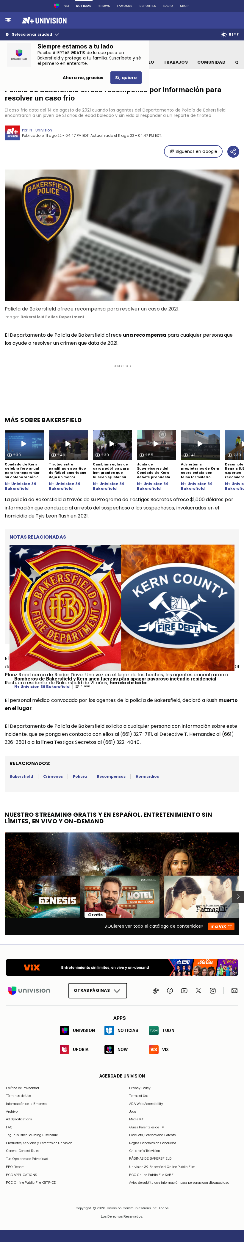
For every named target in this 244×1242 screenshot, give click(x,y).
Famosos (124, 5)
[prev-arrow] (1, 896)
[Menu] (8, 20)
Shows (104, 5)
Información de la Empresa (26, 1103)
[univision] (43, 20)
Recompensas (111, 776)
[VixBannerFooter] (122, 967)
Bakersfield (21, 776)
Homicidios (147, 776)
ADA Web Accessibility (146, 1103)
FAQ (9, 1127)
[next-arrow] (238, 897)
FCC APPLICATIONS (21, 1175)
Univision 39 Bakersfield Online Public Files (162, 1167)
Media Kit (136, 1119)
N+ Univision (40, 130)
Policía (80, 776)
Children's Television (144, 1151)
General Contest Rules (22, 1151)
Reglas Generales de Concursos (152, 1143)
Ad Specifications (19, 1119)
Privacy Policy (140, 1088)
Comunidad (211, 62)
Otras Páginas (92, 990)
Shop (184, 5)
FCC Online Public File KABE (151, 1175)
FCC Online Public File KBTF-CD (31, 1182)
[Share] (233, 152)
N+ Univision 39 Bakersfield (20, 486)
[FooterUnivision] (29, 990)
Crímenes (53, 776)
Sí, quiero (126, 78)
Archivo (12, 1111)
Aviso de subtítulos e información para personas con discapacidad (179, 1182)
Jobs (132, 1111)
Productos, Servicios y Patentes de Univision (39, 1143)
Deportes (148, 5)
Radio (168, 5)
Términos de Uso (18, 1096)
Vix (66, 5)
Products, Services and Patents (152, 1135)
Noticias (83, 5)
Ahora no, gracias (83, 78)
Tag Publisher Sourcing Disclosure (32, 1135)
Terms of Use (138, 1096)
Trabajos (176, 62)
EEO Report (15, 1167)
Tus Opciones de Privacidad (27, 1159)
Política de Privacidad (22, 1088)
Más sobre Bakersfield (43, 420)
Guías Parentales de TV (146, 1127)
